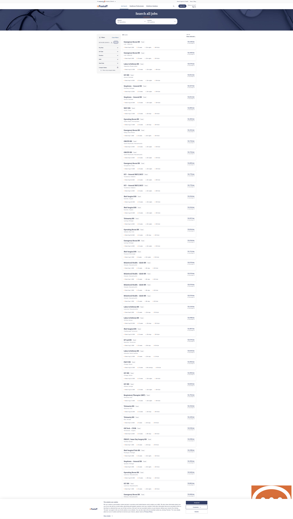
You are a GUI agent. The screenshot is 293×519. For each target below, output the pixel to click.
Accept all (196, 502)
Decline (197, 511)
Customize (196, 507)
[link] (182, 1)
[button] (131, 21)
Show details (107, 516)
